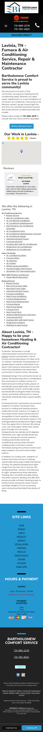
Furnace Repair (13, 304)
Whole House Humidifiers (17, 266)
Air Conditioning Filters (16, 255)
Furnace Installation (15, 294)
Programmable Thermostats (19, 268)
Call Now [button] (30, 728)
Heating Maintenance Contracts (21, 314)
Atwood (5, 691)
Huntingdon (36, 691)
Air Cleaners (11, 260)
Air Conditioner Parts (15, 231)
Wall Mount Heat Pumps (17, 325)
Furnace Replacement (16, 299)
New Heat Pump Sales (16, 288)
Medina (12, 693)
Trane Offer (21, 566)
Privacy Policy (21, 555)
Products (21, 536)
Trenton (21, 695)
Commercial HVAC (14, 241)
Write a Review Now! (21, 126)
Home (21, 525)
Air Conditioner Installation (18, 220)
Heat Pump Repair (14, 307)
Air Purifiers (11, 263)
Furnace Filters (12, 258)
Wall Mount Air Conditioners (18, 249)
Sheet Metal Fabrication (17, 277)
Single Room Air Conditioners (19, 247)
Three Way (35, 693)
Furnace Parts (12, 309)
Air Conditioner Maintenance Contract (23, 234)
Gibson (19, 691)
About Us (21, 551)
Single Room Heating (15, 322)
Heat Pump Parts (13, 312)
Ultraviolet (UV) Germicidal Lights (20, 271)
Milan (18, 693)
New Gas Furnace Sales (16, 286)
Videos (21, 533)
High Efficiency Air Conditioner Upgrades (19, 227)
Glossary (21, 563)
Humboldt (27, 691)
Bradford (12, 691)
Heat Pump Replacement (17, 301)
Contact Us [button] (11, 728)
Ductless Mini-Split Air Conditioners (21, 244)
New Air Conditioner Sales (17, 218)
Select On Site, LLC (28, 708)
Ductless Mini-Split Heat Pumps (20, 320)
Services (21, 540)
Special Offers (21, 544)
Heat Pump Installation (16, 296)
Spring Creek (25, 693)
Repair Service (12, 215)
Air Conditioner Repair (16, 236)
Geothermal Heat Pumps (17, 239)
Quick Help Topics (20, 35)
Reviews (21, 529)
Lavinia (5, 356)
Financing (21, 548)
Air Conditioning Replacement (19, 223)
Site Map (21, 559)
